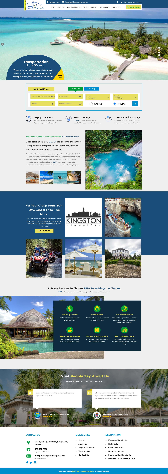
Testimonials (84, 451)
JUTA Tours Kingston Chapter (83, 471)
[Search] (135, 103)
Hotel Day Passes (116, 451)
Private (122, 104)
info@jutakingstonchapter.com (76, 2)
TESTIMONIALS (104, 7)
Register (131, 2)
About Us (82, 444)
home (53, 7)
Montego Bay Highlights (119, 455)
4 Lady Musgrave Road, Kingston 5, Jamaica (51, 443)
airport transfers (74, 7)
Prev (2, 44)
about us (60, 7)
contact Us (83, 455)
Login (138, 2)
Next (165, 44)
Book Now (83, 219)
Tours (86, 7)
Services (94, 7)
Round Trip (75, 89)
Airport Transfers (86, 448)
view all (60, 76)
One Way (91, 89)
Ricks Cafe (113, 444)
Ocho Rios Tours (115, 448)
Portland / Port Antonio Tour (121, 459)
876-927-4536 (55, 2)
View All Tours (44, 231)
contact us (116, 7)
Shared (98, 104)
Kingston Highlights (117, 440)
